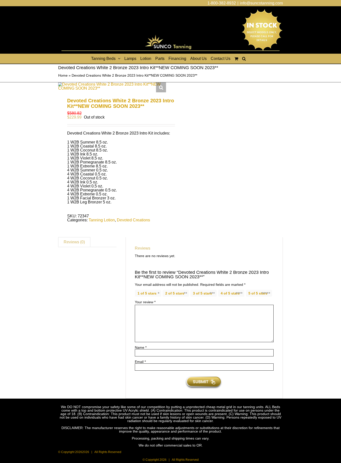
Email (140, 362)
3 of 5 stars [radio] (202, 293)
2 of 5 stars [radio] (174, 293)
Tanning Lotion (102, 220)
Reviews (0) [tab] (74, 242)
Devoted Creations (133, 220)
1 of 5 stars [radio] (147, 293)
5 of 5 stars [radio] (257, 293)
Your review (145, 302)
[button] (244, 59)
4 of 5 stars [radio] (230, 293)
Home (63, 75)
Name (141, 347)
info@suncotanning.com (261, 3)
